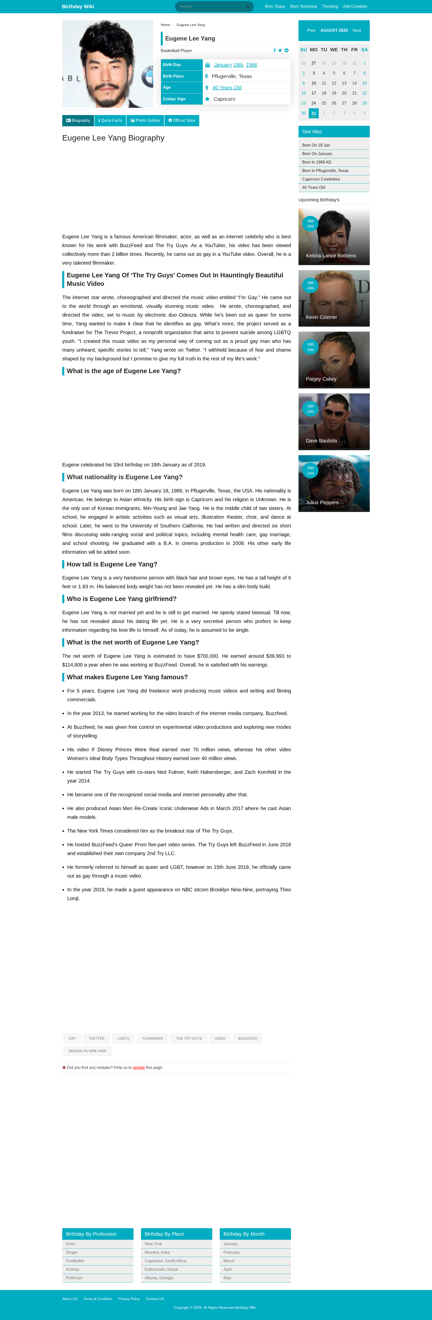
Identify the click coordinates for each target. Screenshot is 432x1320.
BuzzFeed (247, 1038)
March (229, 1261)
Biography (80, 120)
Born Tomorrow (303, 6)
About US (69, 1299)
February (232, 1252)
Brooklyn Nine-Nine (87, 1051)
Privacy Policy (129, 1299)
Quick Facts (111, 120)
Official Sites (183, 120)
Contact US (155, 1299)
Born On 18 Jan (316, 145)
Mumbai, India (157, 1252)
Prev (311, 30)
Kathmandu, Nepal (161, 1269)
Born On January (317, 154)
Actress (72, 1269)
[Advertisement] (176, 190)
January (223, 65)
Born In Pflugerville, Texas (325, 171)
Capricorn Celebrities (321, 179)
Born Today (275, 6)
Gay (72, 1038)
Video (220, 1038)
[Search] (248, 6)
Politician (74, 1278)
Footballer (75, 1261)
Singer (72, 1252)
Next (357, 30)
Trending (330, 6)
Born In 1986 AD (317, 162)
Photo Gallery (147, 120)
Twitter (96, 1038)
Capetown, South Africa (165, 1261)
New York (153, 1244)
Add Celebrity (355, 6)
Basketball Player (176, 51)
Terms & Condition (97, 1299)
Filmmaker (152, 1038)
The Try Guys (189, 1038)
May (227, 1278)
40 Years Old (227, 87)
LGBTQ (124, 1038)
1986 (251, 65)
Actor (70, 1244)
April (228, 1269)
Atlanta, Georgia (159, 1278)
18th (238, 65)
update (139, 1067)
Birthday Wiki (78, 6)
